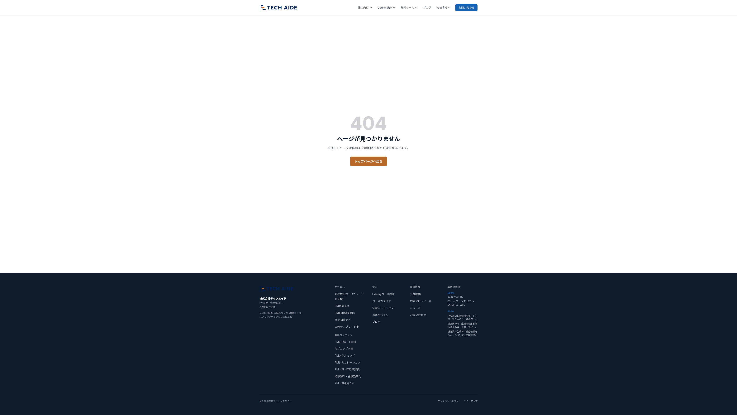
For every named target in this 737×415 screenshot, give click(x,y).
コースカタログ (381, 301)
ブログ (427, 7)
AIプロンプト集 (344, 348)
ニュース (415, 308)
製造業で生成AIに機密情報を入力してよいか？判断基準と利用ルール (463, 333)
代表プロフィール (420, 301)
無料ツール (407, 7)
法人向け (363, 7)
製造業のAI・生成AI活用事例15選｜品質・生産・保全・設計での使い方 (463, 325)
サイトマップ (471, 401)
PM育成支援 (342, 306)
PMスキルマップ (345, 355)
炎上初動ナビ (343, 319)
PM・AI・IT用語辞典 (347, 369)
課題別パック (380, 314)
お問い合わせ (466, 7)
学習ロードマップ (383, 308)
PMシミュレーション (347, 362)
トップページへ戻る (368, 161)
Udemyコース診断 (383, 294)
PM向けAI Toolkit (345, 341)
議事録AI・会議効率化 (348, 376)
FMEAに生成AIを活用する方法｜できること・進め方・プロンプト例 (463, 317)
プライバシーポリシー (449, 401)
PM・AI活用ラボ (344, 383)
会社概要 (415, 294)
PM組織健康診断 (345, 313)
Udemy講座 (385, 7)
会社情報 (441, 7)
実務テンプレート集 (347, 326)
